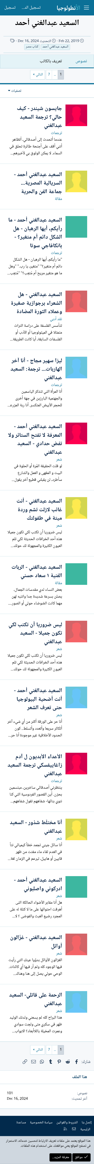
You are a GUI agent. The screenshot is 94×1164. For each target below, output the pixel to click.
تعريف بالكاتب (51, 61)
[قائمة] (86, 7)
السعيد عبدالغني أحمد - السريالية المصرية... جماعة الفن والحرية (38, 183)
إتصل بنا (87, 1123)
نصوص (81, 61)
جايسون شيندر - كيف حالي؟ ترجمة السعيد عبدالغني (39, 117)
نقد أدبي (56, 319)
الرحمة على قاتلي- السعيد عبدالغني (35, 999)
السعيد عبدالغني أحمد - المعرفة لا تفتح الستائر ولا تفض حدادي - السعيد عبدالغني (35, 439)
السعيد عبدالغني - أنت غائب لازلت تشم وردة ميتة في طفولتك (39, 509)
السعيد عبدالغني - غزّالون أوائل (36, 942)
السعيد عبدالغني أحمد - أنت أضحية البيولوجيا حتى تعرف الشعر (38, 699)
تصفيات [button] (16, 91)
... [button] (55, 75)
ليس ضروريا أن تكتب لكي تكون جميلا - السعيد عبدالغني (35, 633)
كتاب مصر (32, 47)
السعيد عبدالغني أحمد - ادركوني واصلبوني (38, 884)
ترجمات (56, 133)
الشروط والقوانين (67, 1123)
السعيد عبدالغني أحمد (55, 47)
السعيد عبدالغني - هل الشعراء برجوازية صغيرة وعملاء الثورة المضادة (36, 303)
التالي (39, 75)
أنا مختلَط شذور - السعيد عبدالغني (36, 827)
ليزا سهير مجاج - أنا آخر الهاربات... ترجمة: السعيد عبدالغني (36, 369)
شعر (59, 459)
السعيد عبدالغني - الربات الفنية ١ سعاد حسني (36, 572)
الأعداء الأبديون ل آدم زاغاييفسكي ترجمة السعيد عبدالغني (35, 765)
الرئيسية (85, 1129)
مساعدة (21, 1123)
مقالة (58, 199)
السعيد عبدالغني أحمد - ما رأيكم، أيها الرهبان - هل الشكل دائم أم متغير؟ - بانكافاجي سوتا (35, 233)
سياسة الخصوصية (41, 1123)
